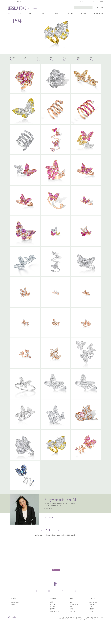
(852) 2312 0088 (15, 602)
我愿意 (91, 611)
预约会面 (13, 604)
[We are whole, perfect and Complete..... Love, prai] (55, 545)
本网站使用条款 (54, 611)
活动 (71, 606)
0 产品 (101, 7)
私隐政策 (13, 617)
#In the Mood (74, 604)
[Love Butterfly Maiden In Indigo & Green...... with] (40, 545)
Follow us (56, 570)
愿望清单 (93, 1)
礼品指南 (52, 606)
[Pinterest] (74, 591)
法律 (9, 617)
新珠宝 (71, 602)
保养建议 (52, 609)
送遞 (51, 602)
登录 (102, 1)
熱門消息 (72, 609)
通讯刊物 (72, 611)
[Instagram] (62, 591)
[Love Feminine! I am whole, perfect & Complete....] (40, 560)
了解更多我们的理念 (49, 517)
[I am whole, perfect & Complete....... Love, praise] (55, 560)
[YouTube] (49, 591)
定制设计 (91, 609)
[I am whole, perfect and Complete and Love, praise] (70, 545)
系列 (90, 606)
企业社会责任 (93, 604)
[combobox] (15, 60)
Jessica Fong (93, 602)
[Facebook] (36, 591)
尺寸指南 (52, 604)
